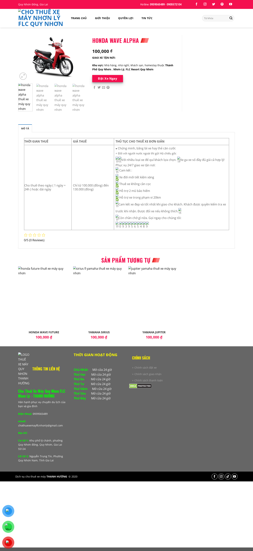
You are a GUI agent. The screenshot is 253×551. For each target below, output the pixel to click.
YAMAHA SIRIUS (99, 332)
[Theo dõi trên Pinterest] (222, 4)
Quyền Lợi (125, 18)
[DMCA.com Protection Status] (140, 385)
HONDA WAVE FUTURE (44, 332)
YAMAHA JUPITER (154, 332)
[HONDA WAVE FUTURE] (44, 297)
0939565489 (157, 4)
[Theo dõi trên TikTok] (228, 476)
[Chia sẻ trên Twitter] (99, 87)
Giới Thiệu (102, 18)
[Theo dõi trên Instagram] (205, 4)
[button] (99, 363)
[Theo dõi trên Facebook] (196, 4)
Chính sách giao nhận (148, 374)
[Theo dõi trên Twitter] (213, 4)
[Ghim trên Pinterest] (107, 87)
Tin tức (147, 18)
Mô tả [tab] (25, 128)
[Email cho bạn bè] (103, 87)
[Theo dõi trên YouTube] (230, 4)
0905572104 (174, 4)
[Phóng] (23, 76)
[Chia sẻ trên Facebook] (94, 87)
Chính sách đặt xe (145, 367)
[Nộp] (231, 18)
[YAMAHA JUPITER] (154, 297)
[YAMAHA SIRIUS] (99, 297)
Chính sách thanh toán (148, 380)
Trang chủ (79, 18)
